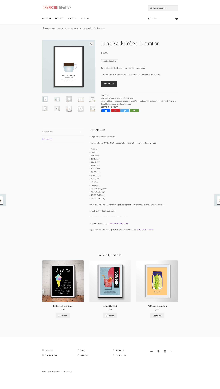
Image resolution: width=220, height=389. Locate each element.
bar (114, 101)
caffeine (136, 101)
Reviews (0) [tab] (47, 139)
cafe (130, 101)
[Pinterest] (115, 110)
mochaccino (122, 104)
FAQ (82, 350)
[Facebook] (105, 110)
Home (47, 28)
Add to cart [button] (62, 316)
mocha (113, 104)
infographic (161, 101)
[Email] (134, 110)
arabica (109, 101)
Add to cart (109, 83)
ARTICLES (72, 18)
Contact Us (121, 355)
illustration (150, 101)
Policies (49, 350)
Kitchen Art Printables (119, 223)
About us (120, 350)
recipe (129, 104)
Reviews (84, 355)
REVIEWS (85, 18)
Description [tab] (47, 131)
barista (119, 101)
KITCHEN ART (76, 28)
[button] (91, 44)
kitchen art (170, 101)
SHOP (44, 18)
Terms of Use (51, 355)
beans (125, 101)
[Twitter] (124, 110)
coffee (142, 101)
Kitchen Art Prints (145, 229)
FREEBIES (59, 18)
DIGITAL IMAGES (64, 28)
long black (105, 104)
